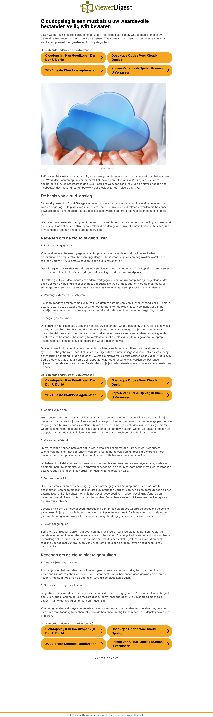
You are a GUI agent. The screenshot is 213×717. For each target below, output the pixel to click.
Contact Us (140, 715)
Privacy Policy (104, 715)
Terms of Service (123, 715)
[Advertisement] (106, 681)
